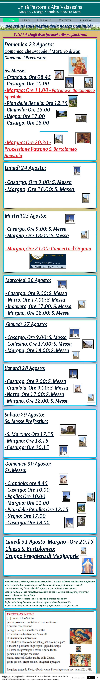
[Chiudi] (97, 677)
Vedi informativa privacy (51, 680)
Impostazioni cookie (78, 678)
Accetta (91, 678)
